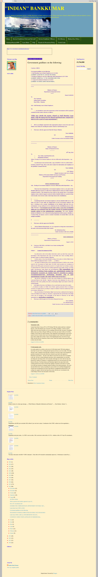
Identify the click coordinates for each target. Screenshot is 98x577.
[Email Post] (49, 313)
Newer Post (30, 380)
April (11, 526)
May (11, 524)
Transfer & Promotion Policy (46, 42)
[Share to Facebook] (55, 313)
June (11, 522)
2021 (10, 470)
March (11, 528)
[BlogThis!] (53, 313)
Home (8, 39)
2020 (10, 473)
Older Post (70, 380)
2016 (10, 482)
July (11, 519)
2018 (10, 477)
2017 (10, 479)
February (12, 531)
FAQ (33, 42)
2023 (10, 466)
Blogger (55, 573)
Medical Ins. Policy (73, 39)
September (12, 495)
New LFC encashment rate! (16, 503)
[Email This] (51, 313)
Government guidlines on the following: (19, 510)
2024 (10, 464)
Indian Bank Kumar (13, 565)
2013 (10, 536)
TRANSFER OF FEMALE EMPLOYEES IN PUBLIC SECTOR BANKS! (27, 512)
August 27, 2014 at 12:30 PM (37, 373)
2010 (10, 542)
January (12, 533)
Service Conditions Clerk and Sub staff (24, 39)
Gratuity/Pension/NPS (12, 42)
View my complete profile (13, 567)
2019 (10, 475)
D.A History (61, 39)
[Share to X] (54, 313)
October (12, 492)
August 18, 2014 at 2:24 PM (37, 342)
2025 (10, 462)
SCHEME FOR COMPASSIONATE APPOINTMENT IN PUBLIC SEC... (27, 505)
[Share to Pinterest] (57, 313)
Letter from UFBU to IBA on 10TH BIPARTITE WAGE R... (24, 514)
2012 (10, 538)
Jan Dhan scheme (14, 499)
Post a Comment (33, 377)
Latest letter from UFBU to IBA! (17, 508)
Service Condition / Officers (47, 39)
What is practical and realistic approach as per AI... (21, 501)
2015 (10, 484)
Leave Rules (25, 42)
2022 (10, 468)
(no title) (16, 395)
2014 (10, 486)
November (12, 490)
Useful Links (62, 42)
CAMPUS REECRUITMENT (37, 315)
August (12, 497)
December (12, 488)
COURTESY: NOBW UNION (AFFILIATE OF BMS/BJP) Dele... (25, 517)
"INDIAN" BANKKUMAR (34, 8)
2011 (10, 540)
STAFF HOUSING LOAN (49, 315)
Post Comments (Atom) (39, 383)
